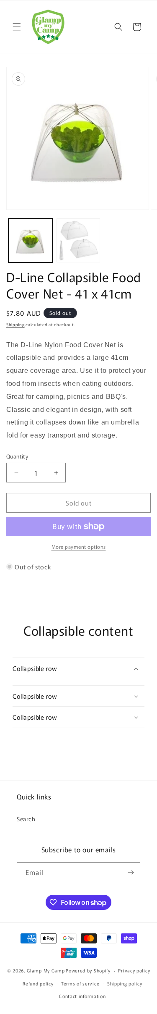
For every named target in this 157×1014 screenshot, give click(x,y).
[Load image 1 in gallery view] (30, 240)
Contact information (82, 996)
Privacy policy (134, 970)
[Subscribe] (130, 872)
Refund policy (38, 983)
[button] (17, 27)
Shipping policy (124, 983)
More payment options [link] (78, 546)
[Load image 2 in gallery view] (78, 240)
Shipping (15, 324)
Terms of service (80, 983)
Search (26, 819)
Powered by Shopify (88, 970)
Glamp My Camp (45, 970)
